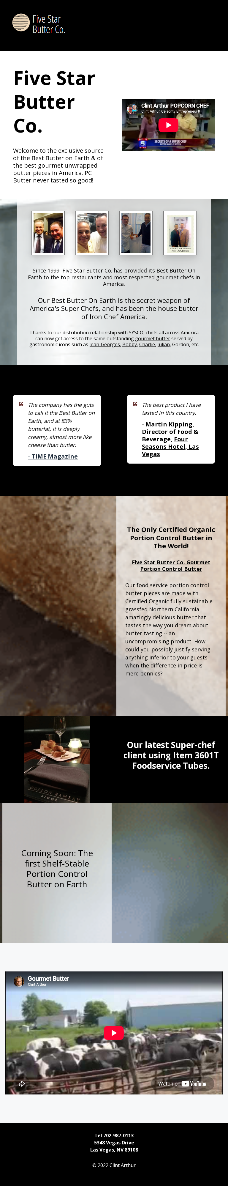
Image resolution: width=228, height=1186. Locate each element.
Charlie (147, 344)
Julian (163, 344)
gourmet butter (152, 338)
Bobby (129, 344)
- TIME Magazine (53, 456)
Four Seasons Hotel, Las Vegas (170, 446)
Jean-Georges (104, 344)
